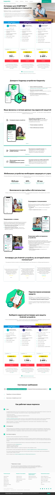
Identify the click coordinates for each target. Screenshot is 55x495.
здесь (13, 68)
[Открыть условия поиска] (40, 1)
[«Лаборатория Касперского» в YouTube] (46, 488)
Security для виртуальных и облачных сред (45, 482)
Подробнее (44, 275)
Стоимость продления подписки (12, 418)
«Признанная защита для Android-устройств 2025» (38, 88)
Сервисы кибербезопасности (44, 476)
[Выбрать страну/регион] (39, 1)
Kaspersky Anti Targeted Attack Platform (46, 477)
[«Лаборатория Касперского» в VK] (42, 488)
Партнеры (26, 1)
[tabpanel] (27, 396)
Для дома (17, 1)
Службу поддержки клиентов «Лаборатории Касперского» (37, 449)
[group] (11, 273)
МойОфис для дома (6, 480)
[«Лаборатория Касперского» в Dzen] (44, 488)
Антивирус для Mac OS (19, 477)
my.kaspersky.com (19, 444)
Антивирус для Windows (19, 480)
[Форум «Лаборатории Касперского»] (48, 488)
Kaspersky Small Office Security (32, 476)
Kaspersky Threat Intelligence (44, 480)
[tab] (16, 389)
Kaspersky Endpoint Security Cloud (33, 477)
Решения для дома (7, 473)
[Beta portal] (50, 488)
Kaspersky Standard (6, 476)
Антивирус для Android (19, 476)
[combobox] (12, 49)
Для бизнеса (21, 1)
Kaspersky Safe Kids (6, 481)
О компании (31, 1)
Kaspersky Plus (5, 477)
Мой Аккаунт (47, 1)
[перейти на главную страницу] (7, 1)
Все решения (17, 481)
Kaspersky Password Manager (7, 484)
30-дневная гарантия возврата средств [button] (28, 71)
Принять (49, 493)
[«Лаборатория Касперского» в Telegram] (40, 488)
